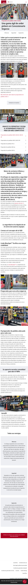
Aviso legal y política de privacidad (20, 565)
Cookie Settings (24, 570)
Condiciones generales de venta (7, 570)
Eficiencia (7, 32)
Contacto (17, 570)
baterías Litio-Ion (18, 203)
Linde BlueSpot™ (12, 264)
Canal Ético (15, 562)
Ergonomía (21, 32)
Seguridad (13, 32)
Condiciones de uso (23, 562)
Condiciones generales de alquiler (20, 568)
